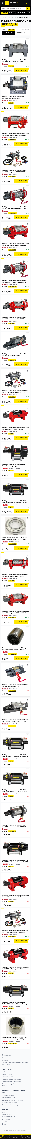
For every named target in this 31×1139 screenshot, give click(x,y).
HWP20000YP (12, 617)
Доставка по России (8, 1095)
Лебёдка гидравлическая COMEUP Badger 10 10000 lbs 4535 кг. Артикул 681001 (15, 756)
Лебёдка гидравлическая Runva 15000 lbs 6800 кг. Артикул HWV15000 (15, 318)
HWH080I (11, 66)
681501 (11, 1008)
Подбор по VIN (21, 13)
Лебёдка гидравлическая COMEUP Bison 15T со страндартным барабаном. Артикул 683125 (14, 465)
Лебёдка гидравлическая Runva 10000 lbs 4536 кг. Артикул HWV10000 (15, 575)
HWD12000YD (12, 726)
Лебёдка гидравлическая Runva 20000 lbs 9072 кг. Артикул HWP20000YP (15, 612)
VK (5, 1124)
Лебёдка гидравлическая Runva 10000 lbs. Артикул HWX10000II (15, 685)
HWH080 (11, 103)
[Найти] (28, 8)
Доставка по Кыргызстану (10, 1105)
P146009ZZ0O (12, 544)
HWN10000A (12, 176)
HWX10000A (12, 397)
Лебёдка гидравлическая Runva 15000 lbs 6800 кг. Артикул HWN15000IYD (15, 281)
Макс (5, 1121)
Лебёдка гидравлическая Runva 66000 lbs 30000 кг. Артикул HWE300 (15, 896)
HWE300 (11, 901)
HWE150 (11, 973)
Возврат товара (7, 1074)
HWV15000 (11, 323)
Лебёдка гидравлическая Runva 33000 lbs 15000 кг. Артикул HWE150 (15, 968)
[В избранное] (27, 40)
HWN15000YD (12, 831)
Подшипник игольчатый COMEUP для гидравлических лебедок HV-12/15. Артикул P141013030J (14, 1039)
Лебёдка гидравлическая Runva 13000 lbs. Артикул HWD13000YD (15, 354)
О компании (5, 1058)
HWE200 (11, 433)
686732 (11, 866)
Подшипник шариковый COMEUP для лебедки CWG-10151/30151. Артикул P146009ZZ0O (14, 539)
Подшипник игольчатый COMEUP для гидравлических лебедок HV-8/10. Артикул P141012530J (14, 649)
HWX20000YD (12, 139)
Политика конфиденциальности (11, 1081)
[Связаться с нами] (27, 3)
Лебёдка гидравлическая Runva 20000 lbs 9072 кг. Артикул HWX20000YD (15, 134)
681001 (11, 761)
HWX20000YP (12, 250)
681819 (11, 507)
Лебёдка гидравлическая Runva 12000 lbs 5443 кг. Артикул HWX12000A (15, 931)
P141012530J (12, 654)
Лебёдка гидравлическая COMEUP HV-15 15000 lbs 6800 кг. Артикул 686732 (15, 861)
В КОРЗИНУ (22, 70)
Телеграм (7, 1119)
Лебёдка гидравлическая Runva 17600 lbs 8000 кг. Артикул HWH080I (15, 60)
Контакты (5, 1060)
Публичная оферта (7, 1076)
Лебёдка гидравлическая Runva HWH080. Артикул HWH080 (13, 97)
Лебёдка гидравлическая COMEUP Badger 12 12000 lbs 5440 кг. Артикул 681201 (14, 791)
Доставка (12, 13)
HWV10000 (11, 580)
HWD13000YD (12, 360)
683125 (11, 470)
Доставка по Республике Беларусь (12, 1100)
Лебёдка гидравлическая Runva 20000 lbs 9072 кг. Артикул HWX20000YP (15, 244)
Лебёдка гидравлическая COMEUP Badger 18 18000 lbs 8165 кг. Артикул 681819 (14, 502)
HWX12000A (12, 936)
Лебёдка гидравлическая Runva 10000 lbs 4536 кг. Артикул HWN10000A (15, 171)
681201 (11, 796)
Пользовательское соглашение (11, 1079)
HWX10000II (12, 691)
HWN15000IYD (12, 286)
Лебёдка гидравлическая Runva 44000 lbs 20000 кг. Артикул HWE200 (15, 428)
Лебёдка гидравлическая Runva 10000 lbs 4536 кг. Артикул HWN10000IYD (15, 207)
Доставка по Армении (8, 1097)
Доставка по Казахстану (9, 1102)
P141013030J (12, 1043)
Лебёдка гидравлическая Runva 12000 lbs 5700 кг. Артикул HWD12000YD (15, 720)
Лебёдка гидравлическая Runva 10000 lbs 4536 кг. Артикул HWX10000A (15, 391)
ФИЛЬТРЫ (9, 33)
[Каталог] (2, 3)
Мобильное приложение (9, 1072)
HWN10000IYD (12, 213)
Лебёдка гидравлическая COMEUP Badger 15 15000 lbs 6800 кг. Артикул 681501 (15, 1003)
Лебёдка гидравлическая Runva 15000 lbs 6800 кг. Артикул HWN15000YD (15, 826)
